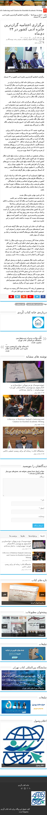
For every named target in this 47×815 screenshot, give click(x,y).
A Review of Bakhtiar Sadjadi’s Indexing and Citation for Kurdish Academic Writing (25, 420)
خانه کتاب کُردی (37, 37)
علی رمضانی (20, 304)
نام (42, 500)
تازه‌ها (42, 536)
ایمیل (41, 508)
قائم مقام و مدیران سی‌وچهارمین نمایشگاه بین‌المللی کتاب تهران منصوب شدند (29, 339)
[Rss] (30, 788)
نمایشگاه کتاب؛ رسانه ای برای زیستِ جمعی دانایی (23, 451)
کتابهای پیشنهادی (27, 39)
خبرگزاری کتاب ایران (23, 102)
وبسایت (41, 516)
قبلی (4, 594)
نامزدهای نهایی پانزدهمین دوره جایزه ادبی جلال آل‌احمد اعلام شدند (17, 348)
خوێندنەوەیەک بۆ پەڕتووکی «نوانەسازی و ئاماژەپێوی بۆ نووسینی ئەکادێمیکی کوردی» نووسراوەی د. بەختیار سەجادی (26, 387)
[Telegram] (21, 788)
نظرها (23, 536)
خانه (45, 15)
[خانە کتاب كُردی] (23, 3)
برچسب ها (13, 536)
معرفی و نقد (18, 39)
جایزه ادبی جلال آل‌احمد (35, 304)
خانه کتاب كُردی (23, 785)
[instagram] (25, 788)
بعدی (42, 594)
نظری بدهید (38, 42)
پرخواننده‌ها (33, 536)
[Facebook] (27, 788)
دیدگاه (42, 477)
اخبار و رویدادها (36, 15)
